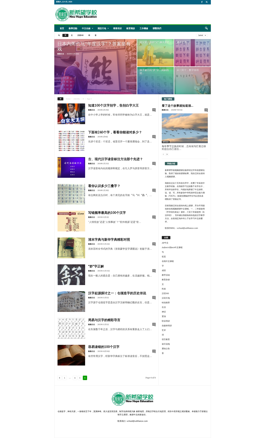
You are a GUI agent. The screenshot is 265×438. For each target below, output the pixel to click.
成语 (164, 270)
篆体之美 (182, 42)
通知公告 (166, 348)
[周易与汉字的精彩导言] (71, 328)
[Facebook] (202, 2)
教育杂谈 (166, 142)
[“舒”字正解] (71, 274)
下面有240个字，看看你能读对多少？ (115, 132)
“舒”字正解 (96, 266)
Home (68, 99)
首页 (62, 28)
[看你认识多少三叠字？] (71, 194)
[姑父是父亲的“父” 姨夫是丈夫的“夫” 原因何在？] (155, 52)
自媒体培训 (167, 325)
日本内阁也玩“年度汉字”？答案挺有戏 (94, 46)
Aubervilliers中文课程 (172, 247)
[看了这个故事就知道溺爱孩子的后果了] (185, 128)
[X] (207, 2)
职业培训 (166, 321)
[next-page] (167, 154)
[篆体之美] (192, 53)
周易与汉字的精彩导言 (104, 320)
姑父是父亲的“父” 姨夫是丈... (155, 42)
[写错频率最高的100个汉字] (71, 221)
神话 (164, 312)
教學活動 (73, 28)
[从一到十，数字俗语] (192, 80)
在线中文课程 (168, 261)
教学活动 (166, 275)
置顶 (164, 316)
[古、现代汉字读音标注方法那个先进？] (71, 167)
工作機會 (144, 28)
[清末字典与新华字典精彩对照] (71, 248)
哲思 (164, 256)
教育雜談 (130, 28)
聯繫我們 (157, 28)
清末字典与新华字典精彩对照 (109, 239)
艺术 (164, 330)
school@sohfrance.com (137, 421)
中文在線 (86, 28)
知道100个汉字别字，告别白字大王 (113, 105)
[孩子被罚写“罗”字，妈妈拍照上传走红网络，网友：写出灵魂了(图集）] (155, 80)
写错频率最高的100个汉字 (107, 213)
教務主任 (60, 54)
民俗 (164, 289)
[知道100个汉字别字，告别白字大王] (71, 113)
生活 (164, 307)
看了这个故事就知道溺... (177, 105)
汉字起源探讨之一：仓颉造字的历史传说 (117, 293)
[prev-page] (163, 154)
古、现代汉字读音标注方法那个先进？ (115, 159)
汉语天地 (76, 99)
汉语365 (80, 35)
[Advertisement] (154, 14)
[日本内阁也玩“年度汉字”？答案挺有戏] (95, 66)
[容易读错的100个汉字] (71, 355)
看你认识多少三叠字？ (104, 186)
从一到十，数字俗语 (188, 70)
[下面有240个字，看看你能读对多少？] (71, 140)
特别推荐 (166, 302)
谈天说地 (166, 344)
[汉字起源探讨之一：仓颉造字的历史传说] (71, 301)
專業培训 (117, 28)
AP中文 (165, 243)
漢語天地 (102, 28)
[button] (206, 28)
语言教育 (166, 339)
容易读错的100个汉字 (103, 347)
